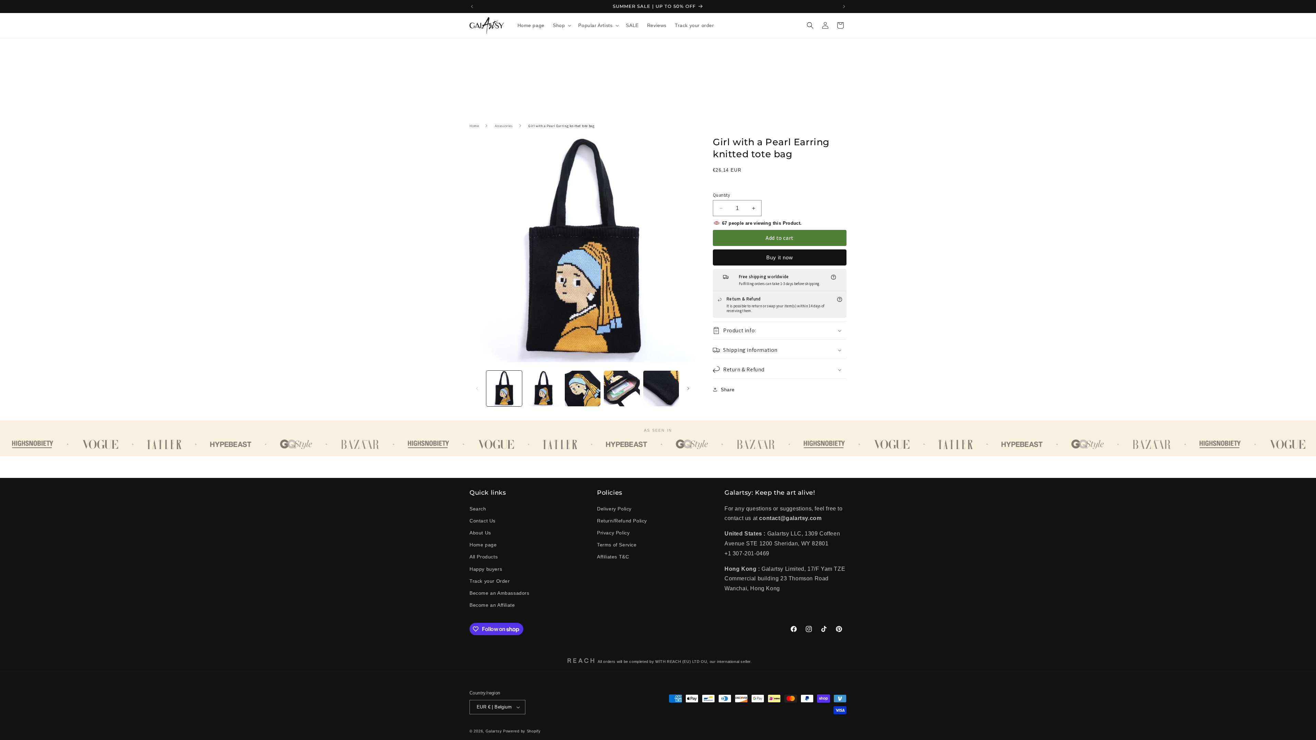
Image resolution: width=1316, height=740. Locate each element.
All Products (484, 556)
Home (474, 126)
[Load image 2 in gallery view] (543, 388)
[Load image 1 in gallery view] (504, 388)
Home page (483, 544)
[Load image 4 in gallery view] (621, 388)
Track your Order (490, 581)
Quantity (721, 195)
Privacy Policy (613, 532)
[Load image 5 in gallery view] (661, 388)
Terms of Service (617, 544)
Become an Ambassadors (499, 593)
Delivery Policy (614, 508)
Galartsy (494, 731)
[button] (561, 25)
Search (478, 508)
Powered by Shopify (522, 731)
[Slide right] (688, 388)
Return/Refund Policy (622, 520)
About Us (480, 532)
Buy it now (779, 257)
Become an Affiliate (492, 605)
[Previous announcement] (471, 6)
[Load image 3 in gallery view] (582, 388)
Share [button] (728, 389)
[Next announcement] (844, 6)
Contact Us (483, 520)
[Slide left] (477, 388)
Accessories (504, 126)
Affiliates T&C (613, 556)
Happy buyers (486, 569)
